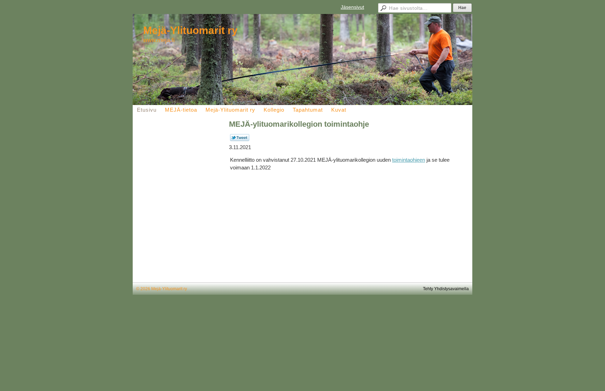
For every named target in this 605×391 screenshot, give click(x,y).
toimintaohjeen (408, 160)
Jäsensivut (352, 7)
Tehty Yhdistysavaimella (446, 288)
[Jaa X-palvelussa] (239, 139)
